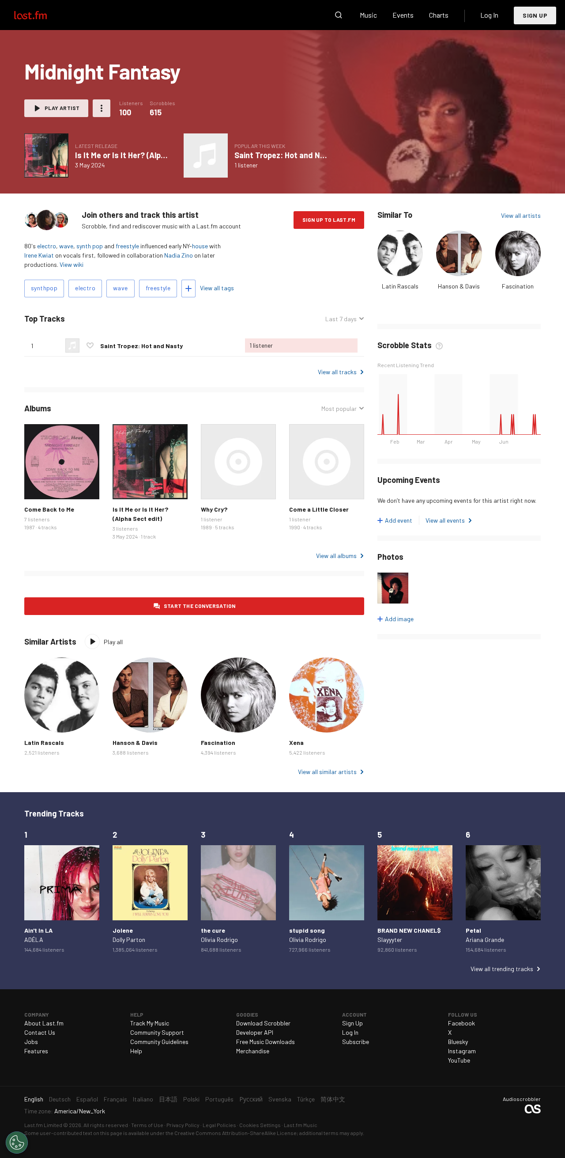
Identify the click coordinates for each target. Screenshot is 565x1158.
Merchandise (252, 1051)
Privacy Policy (183, 1125)
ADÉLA (33, 939)
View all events (445, 520)
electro (46, 246)
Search (338, 15)
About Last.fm (44, 1023)
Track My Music (149, 1023)
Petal (473, 930)
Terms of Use (147, 1125)
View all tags (217, 288)
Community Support (157, 1032)
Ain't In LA (38, 930)
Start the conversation (200, 606)
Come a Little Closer (319, 509)
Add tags (188, 288)
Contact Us (39, 1032)
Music (368, 15)
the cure (213, 930)
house (200, 246)
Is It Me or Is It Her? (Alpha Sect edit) (141, 155)
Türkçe (306, 1099)
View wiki (71, 264)
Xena (296, 742)
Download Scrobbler (263, 1023)
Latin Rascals (400, 286)
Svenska (279, 1099)
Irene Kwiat (39, 255)
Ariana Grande (485, 939)
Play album (46, 155)
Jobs (31, 1041)
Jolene (123, 930)
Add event (398, 520)
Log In (489, 15)
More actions (101, 108)
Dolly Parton (129, 939)
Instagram (462, 1051)
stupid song (307, 930)
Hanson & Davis (459, 286)
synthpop (44, 288)
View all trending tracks (502, 968)
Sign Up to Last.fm (328, 219)
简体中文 (332, 1099)
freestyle (127, 246)
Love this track (90, 345)
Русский (251, 1099)
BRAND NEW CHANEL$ (409, 930)
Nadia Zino (178, 255)
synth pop (89, 246)
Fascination (518, 286)
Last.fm (40, 15)
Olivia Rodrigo (219, 939)
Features (36, 1051)
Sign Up (535, 15)
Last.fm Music (300, 1125)
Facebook (461, 1023)
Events (403, 15)
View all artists (521, 215)
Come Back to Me (49, 509)
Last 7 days (341, 319)
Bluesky (458, 1041)
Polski (191, 1099)
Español (87, 1099)
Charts (438, 15)
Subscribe (355, 1041)
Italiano (143, 1099)
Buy (38, 485)
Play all (113, 641)
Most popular (339, 408)
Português (219, 1099)
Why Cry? (214, 509)
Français (115, 1099)
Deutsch (60, 1099)
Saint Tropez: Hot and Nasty (285, 155)
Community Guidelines (159, 1041)
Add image (399, 619)
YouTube (459, 1060)
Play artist (62, 108)
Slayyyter (389, 939)
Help (136, 1051)
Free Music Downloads (265, 1041)
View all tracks (337, 372)
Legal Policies (219, 1125)
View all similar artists (327, 771)
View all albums (336, 555)
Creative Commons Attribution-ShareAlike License (235, 1133)
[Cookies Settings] (17, 1142)
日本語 (168, 1099)
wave (66, 246)
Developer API (254, 1032)
